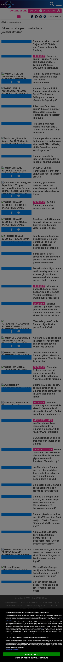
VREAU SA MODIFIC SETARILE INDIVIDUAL (31, 658)
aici (42, 628)
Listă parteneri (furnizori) (12, 649)
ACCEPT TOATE (31, 654)
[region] (31, 635)
